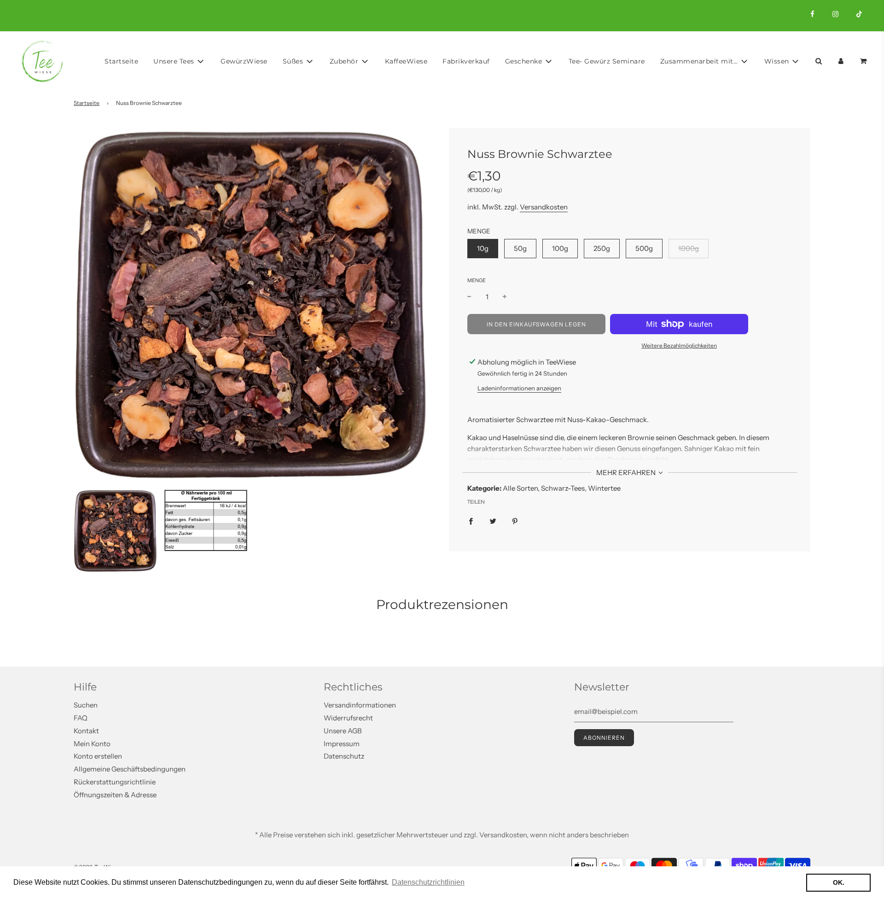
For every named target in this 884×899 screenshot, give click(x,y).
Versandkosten (544, 207)
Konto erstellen (98, 756)
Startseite (121, 61)
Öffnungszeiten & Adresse (115, 794)
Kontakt (86, 730)
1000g (688, 248)
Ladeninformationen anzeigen (519, 388)
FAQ (80, 717)
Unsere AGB (343, 730)
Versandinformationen (360, 705)
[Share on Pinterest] (515, 520)
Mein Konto (92, 743)
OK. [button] (838, 882)
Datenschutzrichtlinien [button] (428, 882)
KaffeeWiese (406, 61)
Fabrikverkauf (466, 61)
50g (520, 248)
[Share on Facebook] (470, 520)
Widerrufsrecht (348, 717)
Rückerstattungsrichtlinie (115, 781)
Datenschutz (344, 756)
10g (483, 248)
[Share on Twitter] (493, 520)
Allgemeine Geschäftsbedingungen (130, 769)
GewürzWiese (244, 61)
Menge (476, 280)
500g (644, 248)
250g (601, 248)
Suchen (86, 705)
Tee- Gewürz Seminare (607, 61)
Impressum (342, 743)
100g (560, 248)
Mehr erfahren (626, 472)
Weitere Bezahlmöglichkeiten (679, 345)
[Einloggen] (841, 61)
